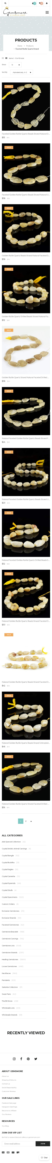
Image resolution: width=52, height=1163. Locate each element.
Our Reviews (6, 1114)
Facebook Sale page (9, 1103)
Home (20, 46)
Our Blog (5, 1126)
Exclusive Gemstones (13, 911)
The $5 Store (10, 1001)
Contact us (6, 1084)
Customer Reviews (9, 1091)
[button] (5, 3)
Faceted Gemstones (13, 925)
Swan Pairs (9, 994)
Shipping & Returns (9, 1080)
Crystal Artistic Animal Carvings (16, 849)
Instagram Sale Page (9, 1107)
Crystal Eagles (10, 869)
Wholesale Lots (11, 1008)
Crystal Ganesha (11, 876)
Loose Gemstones (12, 966)
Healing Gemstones (14, 959)
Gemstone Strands (13, 952)
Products (30, 46)
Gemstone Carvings (13, 939)
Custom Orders (10, 904)
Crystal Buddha (10, 862)
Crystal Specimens (13, 897)
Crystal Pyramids (11, 883)
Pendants (9, 980)
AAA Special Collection (13, 842)
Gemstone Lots (11, 946)
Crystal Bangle (10, 856)
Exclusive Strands (11, 918)
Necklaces (9, 973)
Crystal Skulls (9, 890)
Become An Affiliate (9, 1111)
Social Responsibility (9, 1087)
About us (5, 1076)
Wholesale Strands (12, 1015)
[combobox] (15, 64)
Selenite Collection (12, 987)
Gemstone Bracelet (13, 932)
